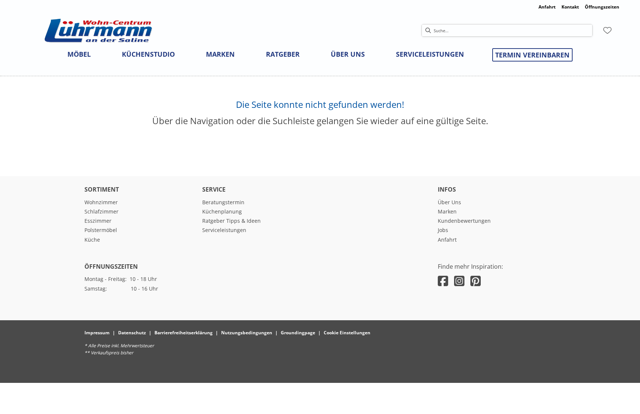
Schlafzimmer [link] (101, 211)
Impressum (97, 332)
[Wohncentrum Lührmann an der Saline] (98, 31)
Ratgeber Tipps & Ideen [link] (231, 220)
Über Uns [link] (449, 202)
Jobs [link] (443, 230)
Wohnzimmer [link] (101, 202)
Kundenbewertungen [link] (464, 220)
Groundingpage (298, 332)
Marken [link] (447, 211)
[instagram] (459, 281)
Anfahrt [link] (547, 7)
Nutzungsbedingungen (246, 332)
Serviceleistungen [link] (224, 230)
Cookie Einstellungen (347, 332)
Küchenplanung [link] (222, 211)
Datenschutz (132, 332)
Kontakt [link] (570, 7)
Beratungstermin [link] (223, 202)
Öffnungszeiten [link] (602, 7)
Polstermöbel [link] (100, 230)
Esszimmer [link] (97, 220)
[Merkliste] (607, 30)
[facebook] (443, 281)
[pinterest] (475, 281)
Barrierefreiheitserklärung (183, 332)
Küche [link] (92, 239)
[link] (79, 54)
